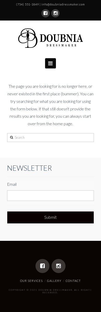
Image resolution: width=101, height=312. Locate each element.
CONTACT (73, 280)
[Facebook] (45, 13)
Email (12, 184)
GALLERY (54, 280)
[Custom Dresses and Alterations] (50, 38)
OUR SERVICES (31, 280)
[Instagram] (55, 13)
